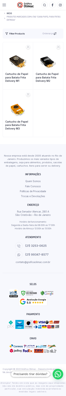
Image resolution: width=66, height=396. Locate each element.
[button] (33, 301)
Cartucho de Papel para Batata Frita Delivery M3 (16, 125)
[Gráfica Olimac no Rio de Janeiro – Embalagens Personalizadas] (25, 5)
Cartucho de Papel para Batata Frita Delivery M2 (47, 77)
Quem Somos (32, 181)
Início (9, 13)
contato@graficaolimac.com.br (33, 262)
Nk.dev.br (7, 372)
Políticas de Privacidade (33, 191)
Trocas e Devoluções (33, 196)
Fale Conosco (33, 186)
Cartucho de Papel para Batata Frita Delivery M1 (16, 77)
